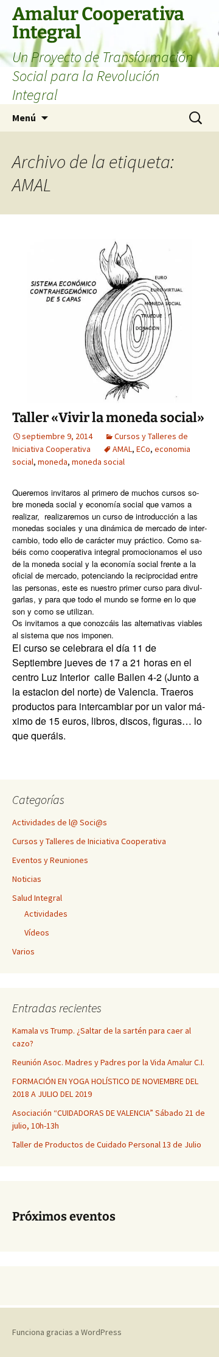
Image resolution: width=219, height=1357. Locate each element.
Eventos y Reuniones (50, 860)
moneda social (98, 461)
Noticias (26, 878)
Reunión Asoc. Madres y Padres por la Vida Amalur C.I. (108, 1062)
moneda (53, 461)
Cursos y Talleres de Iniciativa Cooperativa (89, 841)
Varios (23, 951)
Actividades (46, 913)
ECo (143, 448)
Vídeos (36, 932)
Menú (24, 117)
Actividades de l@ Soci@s (59, 822)
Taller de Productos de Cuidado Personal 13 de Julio (106, 1144)
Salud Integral (37, 897)
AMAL (122, 448)
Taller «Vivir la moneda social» (108, 417)
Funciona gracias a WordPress (67, 1332)
